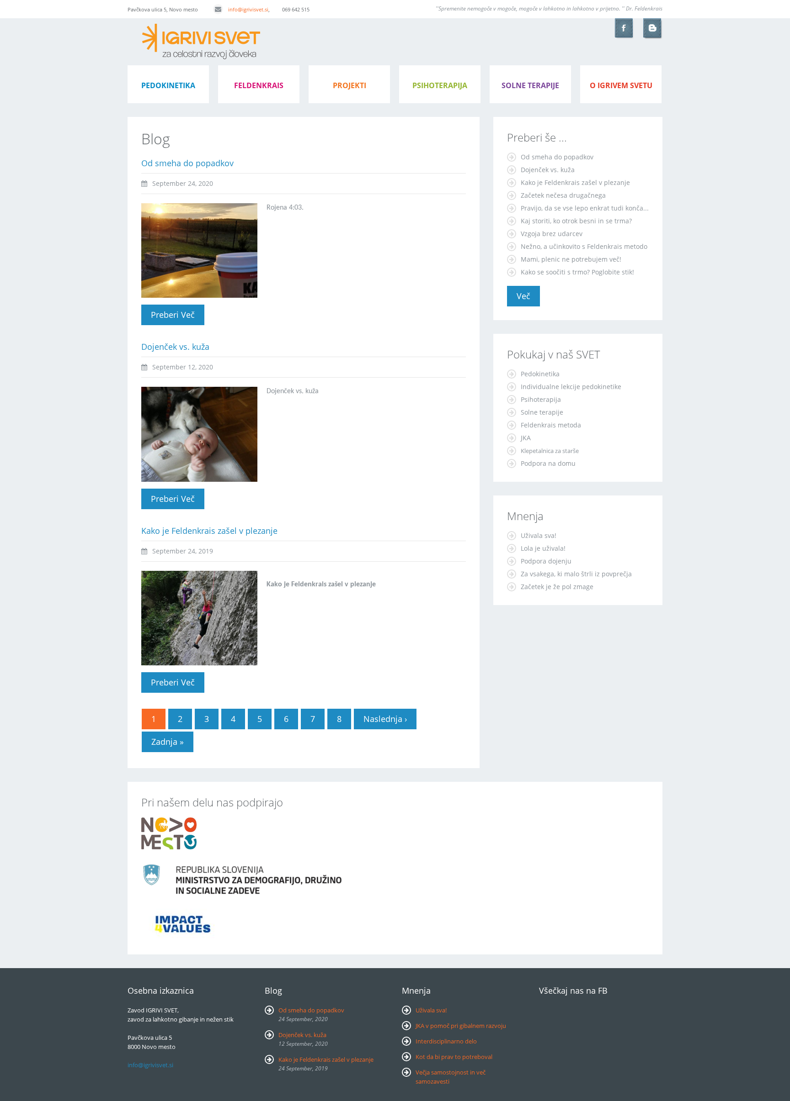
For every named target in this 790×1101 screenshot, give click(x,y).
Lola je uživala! (543, 548)
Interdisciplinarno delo (446, 1041)
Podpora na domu (548, 463)
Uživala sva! (538, 535)
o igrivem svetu (621, 85)
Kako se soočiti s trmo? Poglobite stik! (577, 272)
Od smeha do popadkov (187, 163)
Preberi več (177, 314)
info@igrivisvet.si (248, 9)
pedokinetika (168, 85)
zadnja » (167, 741)
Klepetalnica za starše (550, 451)
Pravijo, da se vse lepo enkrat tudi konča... (585, 208)
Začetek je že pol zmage (557, 586)
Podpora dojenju (546, 561)
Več (523, 295)
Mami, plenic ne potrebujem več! (571, 259)
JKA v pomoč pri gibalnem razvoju (461, 1026)
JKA (526, 437)
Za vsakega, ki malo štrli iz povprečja (576, 573)
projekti (349, 85)
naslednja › (385, 718)
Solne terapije (530, 85)
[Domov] (201, 28)
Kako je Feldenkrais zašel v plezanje (209, 530)
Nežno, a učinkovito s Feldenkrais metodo (584, 246)
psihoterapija (439, 85)
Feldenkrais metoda (551, 425)
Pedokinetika (540, 373)
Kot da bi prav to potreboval (454, 1057)
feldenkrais (258, 85)
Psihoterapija (541, 399)
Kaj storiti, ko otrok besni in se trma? (576, 220)
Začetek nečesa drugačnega (563, 195)
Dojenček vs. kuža (175, 346)
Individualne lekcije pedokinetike (571, 386)
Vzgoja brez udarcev (551, 233)
